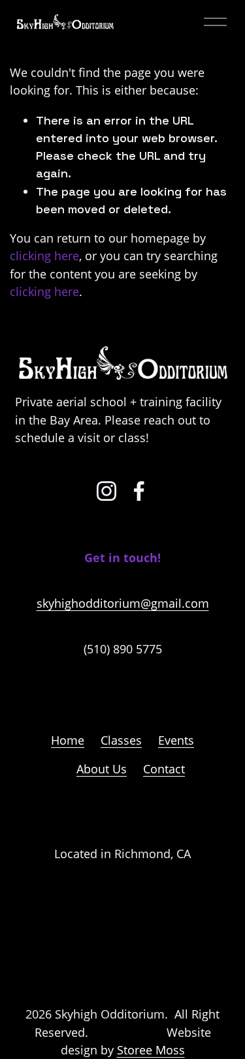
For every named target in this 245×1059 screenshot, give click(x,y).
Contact (164, 769)
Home (67, 740)
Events (176, 740)
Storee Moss (151, 1050)
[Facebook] (139, 491)
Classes (121, 740)
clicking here (44, 255)
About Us (101, 769)
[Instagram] (106, 491)
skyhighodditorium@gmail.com (123, 603)
